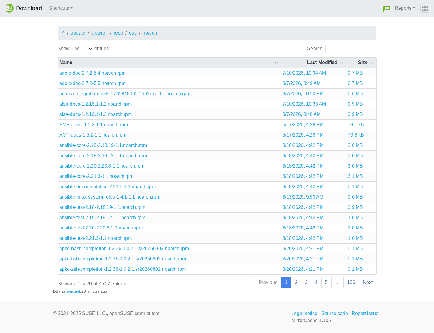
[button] (386, 8)
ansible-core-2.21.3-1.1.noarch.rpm (96, 176)
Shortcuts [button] (59, 8)
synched (73, 291)
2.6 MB (355, 145)
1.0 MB (355, 217)
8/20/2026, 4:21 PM (303, 248)
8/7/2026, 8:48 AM (302, 114)
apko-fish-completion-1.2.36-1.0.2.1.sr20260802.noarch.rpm (122, 258)
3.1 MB (355, 176)
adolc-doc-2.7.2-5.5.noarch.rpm (92, 83)
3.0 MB (355, 155)
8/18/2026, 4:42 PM (303, 145)
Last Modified (322, 62)
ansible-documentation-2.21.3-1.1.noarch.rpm (107, 186)
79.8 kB (356, 134)
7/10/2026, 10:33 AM (304, 103)
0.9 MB (355, 103)
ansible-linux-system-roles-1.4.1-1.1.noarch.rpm (109, 196)
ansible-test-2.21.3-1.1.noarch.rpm (95, 238)
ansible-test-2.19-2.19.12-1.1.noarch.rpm (102, 217)
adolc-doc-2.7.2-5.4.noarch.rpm (92, 73)
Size (363, 62)
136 (351, 282)
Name (65, 62)
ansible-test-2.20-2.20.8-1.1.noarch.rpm (101, 227)
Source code (334, 313)
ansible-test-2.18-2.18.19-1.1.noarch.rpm (102, 207)
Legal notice (304, 313)
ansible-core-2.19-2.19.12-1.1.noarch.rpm (103, 155)
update (78, 32)
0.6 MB (355, 93)
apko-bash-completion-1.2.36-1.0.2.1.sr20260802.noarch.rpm (124, 248)
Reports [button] (403, 8)
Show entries (83, 48)
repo (118, 32)
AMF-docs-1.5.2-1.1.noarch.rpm (92, 134)
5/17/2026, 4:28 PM (303, 124)
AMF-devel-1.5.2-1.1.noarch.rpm (93, 124)
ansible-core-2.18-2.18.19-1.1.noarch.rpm (103, 145)
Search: (315, 48)
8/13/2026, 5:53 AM (303, 196)
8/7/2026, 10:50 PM (303, 93)
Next (368, 282)
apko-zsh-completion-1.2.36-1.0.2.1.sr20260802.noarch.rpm (122, 269)
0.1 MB (355, 186)
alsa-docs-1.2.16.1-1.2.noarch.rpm (95, 103)
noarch (150, 32)
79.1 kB (356, 124)
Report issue (365, 313)
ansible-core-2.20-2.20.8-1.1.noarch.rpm (101, 165)
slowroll (99, 32)
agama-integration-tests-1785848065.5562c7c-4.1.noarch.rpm (124, 93)
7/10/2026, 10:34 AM (304, 73)
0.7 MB (355, 73)
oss (132, 32)
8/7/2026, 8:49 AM (302, 83)
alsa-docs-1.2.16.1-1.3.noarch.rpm (95, 114)
